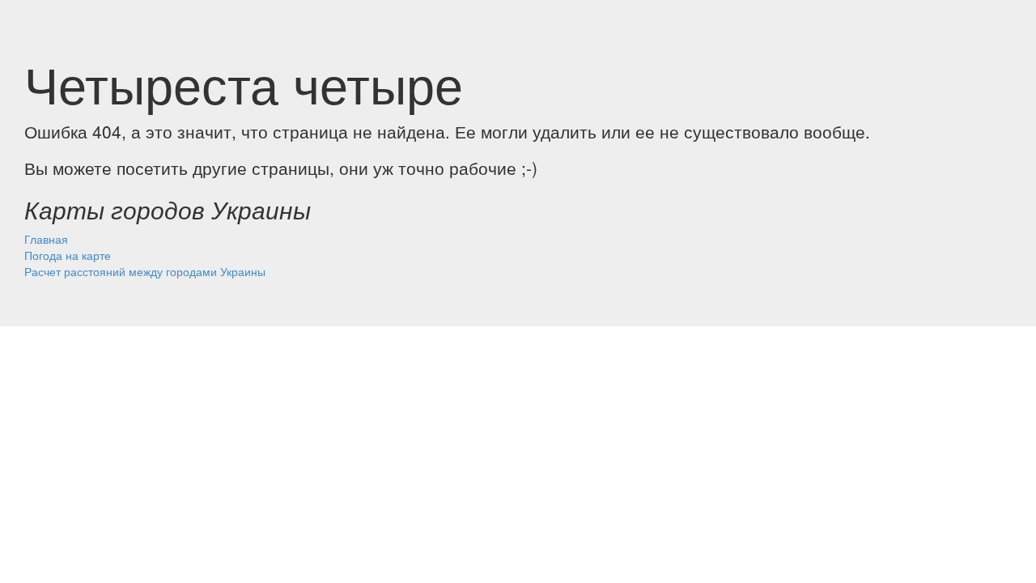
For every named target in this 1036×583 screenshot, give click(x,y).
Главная (46, 239)
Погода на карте (67, 255)
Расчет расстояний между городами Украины (144, 271)
